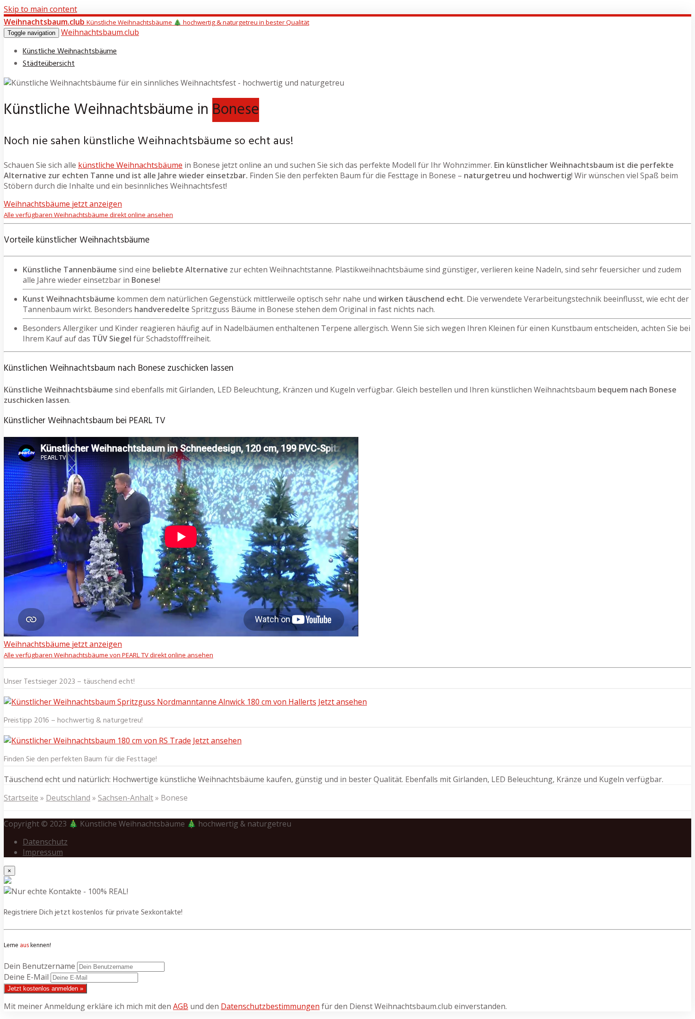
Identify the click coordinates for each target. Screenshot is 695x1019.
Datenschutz (45, 841)
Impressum (43, 852)
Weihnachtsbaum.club (100, 32)
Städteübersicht (49, 64)
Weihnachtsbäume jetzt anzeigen (88, 209)
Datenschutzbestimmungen (270, 1006)
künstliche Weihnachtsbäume (130, 165)
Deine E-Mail (26, 977)
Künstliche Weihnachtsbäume (70, 51)
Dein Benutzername (39, 966)
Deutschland (68, 798)
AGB (180, 1006)
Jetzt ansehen (342, 702)
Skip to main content (40, 9)
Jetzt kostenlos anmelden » (45, 988)
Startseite (21, 798)
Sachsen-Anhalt (125, 798)
